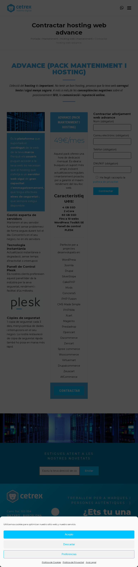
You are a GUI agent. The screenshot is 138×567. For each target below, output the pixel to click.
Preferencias (69, 554)
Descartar (69, 544)
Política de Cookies (51, 562)
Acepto (69, 534)
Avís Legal (91, 562)
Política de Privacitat (73, 562)
